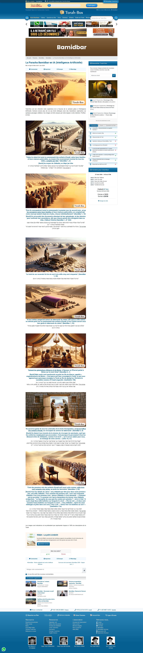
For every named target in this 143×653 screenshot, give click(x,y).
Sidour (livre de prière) (55, 624)
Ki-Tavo (106, 189)
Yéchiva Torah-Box (31, 629)
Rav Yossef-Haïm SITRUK (111, 647)
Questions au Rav (111, 125)
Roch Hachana (34, 17)
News (27, 626)
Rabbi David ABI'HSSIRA (63, 646)
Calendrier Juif (53, 622)
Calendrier (108, 9)
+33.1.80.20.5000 (58, 610)
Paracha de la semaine (32, 622)
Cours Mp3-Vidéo (30, 627)
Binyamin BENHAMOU (42, 586)
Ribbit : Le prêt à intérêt (47, 535)
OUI (48, 554)
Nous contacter (37, 610)
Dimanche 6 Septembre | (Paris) (102, 107)
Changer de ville (103, 201)
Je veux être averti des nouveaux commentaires (40, 574)
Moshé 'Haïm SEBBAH (42, 606)
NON (64, 554)
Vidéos (43, 17)
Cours (101, 125)
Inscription (39, 1)
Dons (59, 17)
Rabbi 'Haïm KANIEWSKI (47, 646)
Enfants (71, 17)
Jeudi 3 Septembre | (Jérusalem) (102, 101)
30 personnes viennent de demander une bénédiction (59, 1)
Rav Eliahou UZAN (41, 596)
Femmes (65, 17)
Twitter (99, 622)
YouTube (100, 626)
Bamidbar (41, 58)
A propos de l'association (79, 622)
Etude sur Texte (79, 17)
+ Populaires (93, 125)
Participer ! (91, 5)
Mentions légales (77, 626)
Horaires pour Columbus (100, 170)
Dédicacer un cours (31, 631)
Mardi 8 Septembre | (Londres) (102, 114)
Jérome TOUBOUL (73, 588)
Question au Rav (51, 17)
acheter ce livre (44, 544)
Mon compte (31, 1)
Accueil (29, 58)
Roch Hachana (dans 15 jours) (42, 9)
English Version (53, 633)
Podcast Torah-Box (54, 631)
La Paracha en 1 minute (42, 585)
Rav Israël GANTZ (95, 646)
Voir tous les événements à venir (103, 120)
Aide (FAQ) (75, 629)
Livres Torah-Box (53, 627)
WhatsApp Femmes (102, 629)
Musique (88, 17)
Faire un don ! (76, 624)
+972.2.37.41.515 (82, 610)
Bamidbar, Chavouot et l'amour (77, 591)
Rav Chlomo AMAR (79, 646)
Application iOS (101, 631)
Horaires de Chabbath (55, 626)
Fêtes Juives (29, 624)
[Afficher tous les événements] (45, 1)
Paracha (35, 58)
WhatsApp (100, 627)
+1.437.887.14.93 (105, 610)
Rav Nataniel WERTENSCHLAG (76, 594)
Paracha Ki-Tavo (30, 9)
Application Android (102, 633)
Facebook (100, 624)
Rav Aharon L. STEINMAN (32, 647)
